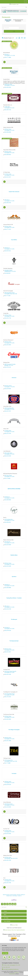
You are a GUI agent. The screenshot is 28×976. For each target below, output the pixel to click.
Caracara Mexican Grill (8, 224)
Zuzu (4, 877)
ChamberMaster (12, 973)
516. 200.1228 (6, 967)
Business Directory (6, 894)
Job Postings (14, 895)
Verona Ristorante (7, 802)
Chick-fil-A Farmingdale (8, 290)
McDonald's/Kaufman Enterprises (10, 473)
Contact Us (19, 895)
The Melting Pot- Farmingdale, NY (10, 691)
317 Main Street (6, 172)
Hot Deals (18, 894)
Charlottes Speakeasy (7, 268)
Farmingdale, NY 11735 (11, 965)
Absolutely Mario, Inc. (7, 104)
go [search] (14, 31)
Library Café (5, 428)
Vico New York (6, 828)
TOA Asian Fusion (7, 758)
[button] (2, 38)
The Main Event (6, 669)
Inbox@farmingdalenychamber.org (10, 969)
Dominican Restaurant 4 (8, 339)
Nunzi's (4, 517)
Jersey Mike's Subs (7, 406)
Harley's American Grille (8, 127)
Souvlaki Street (6, 79)
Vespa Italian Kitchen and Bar (9, 149)
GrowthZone (16, 972)
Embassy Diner (6, 362)
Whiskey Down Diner (7, 855)
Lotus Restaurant (6, 451)
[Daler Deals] (4, 62)
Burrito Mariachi (6, 52)
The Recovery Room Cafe (8, 714)
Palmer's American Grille (8, 539)
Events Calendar (13, 894)
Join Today (5, 953)
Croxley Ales (5, 313)
